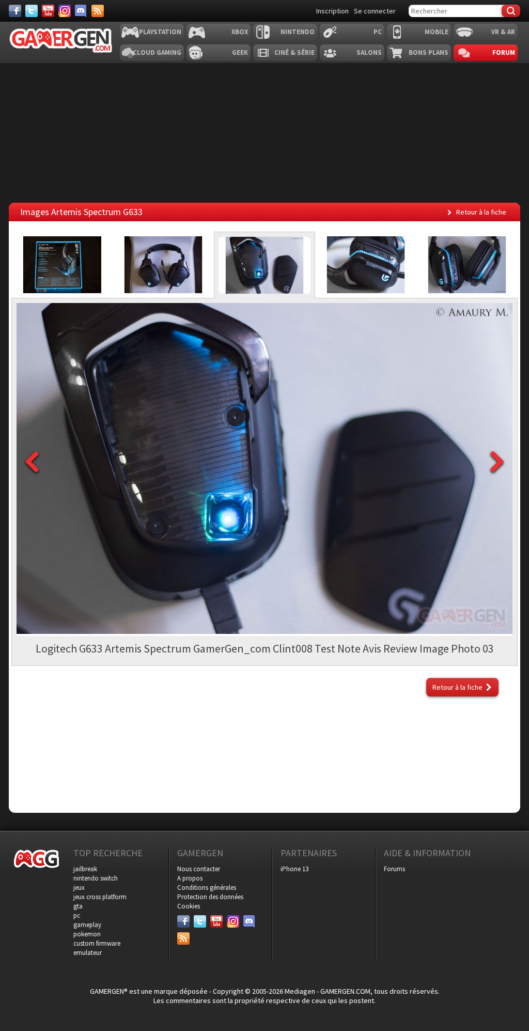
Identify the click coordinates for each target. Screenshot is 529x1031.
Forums (394, 869)
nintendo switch (95, 878)
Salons (369, 52)
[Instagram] (64, 11)
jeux (79, 887)
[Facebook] (15, 11)
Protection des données (210, 896)
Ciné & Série (294, 52)
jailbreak (85, 869)
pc (76, 915)
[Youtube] (48, 11)
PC (378, 31)
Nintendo (298, 31)
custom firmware (96, 943)
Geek (240, 52)
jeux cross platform (100, 896)
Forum (503, 52)
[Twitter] (31, 11)
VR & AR (503, 31)
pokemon (87, 934)
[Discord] (81, 11)
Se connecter (375, 11)
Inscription (332, 11)
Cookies (188, 906)
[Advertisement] (264, 741)
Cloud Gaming (157, 52)
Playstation (160, 31)
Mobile (436, 31)
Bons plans (428, 52)
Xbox (239, 31)
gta (78, 906)
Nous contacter (198, 869)
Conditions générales (206, 887)
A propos (190, 878)
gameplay (87, 924)
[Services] (97, 11)
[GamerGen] (60, 40)
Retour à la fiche (481, 212)
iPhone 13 (294, 869)
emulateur (87, 952)
